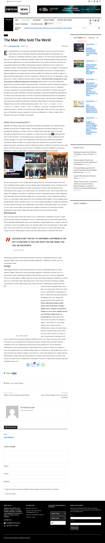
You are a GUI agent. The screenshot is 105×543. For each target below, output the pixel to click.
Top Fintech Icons (36, 24)
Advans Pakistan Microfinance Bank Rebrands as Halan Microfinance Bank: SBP (91, 69)
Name (6, 466)
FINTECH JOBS (30, 517)
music (14, 373)
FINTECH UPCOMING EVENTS (35, 515)
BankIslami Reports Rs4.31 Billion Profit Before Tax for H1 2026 (85, 153)
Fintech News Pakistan (11, 538)
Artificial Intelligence (64, 20)
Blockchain (36, 20)
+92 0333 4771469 (12, 526)
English (50, 23)
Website (6, 481)
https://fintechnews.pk (26, 410)
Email (6, 474)
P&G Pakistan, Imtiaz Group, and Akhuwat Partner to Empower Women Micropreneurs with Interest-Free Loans (92, 89)
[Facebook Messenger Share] (38, 365)
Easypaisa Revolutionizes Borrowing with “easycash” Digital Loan (91, 51)
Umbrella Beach (9, 437)
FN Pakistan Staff (14, 46)
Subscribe (74, 528)
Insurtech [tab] (91, 38)
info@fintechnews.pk (13, 523)
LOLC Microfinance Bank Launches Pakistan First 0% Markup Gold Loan (91, 108)
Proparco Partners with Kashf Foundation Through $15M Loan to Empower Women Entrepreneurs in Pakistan (91, 128)
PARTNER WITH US (32, 508)
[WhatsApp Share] (43, 365)
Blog (6, 35)
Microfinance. (90, 44)
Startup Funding (49, 20)
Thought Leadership (21, 24)
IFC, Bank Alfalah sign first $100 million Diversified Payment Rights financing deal (85, 170)
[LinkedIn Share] (28, 365)
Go (52, 523)
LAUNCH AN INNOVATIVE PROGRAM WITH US (33, 511)
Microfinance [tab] (82, 38)
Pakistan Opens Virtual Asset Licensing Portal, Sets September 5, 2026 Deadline (48, 28)
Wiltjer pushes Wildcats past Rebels (17, 395)
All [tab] (97, 38)
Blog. (5, 434)
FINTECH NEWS (25, 20)
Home (16, 20)
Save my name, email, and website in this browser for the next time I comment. (32, 489)
